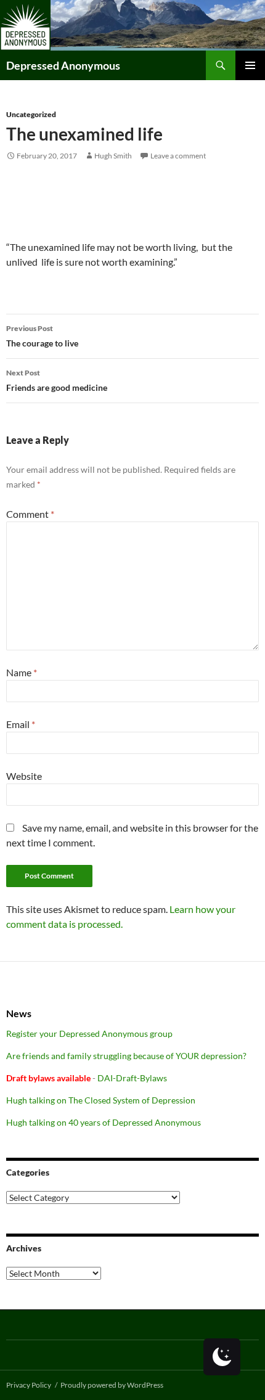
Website (24, 776)
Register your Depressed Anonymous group (89, 1033)
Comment (30, 514)
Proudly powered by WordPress (111, 1385)
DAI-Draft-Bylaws (132, 1078)
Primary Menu (250, 65)
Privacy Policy (28, 1385)
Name (21, 672)
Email (20, 724)
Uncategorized (31, 114)
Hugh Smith (113, 155)
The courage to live (42, 336)
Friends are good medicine (56, 380)
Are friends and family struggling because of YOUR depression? (126, 1055)
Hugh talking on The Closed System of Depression (100, 1100)
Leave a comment (178, 155)
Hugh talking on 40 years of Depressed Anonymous (103, 1122)
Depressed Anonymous (63, 65)
